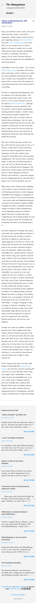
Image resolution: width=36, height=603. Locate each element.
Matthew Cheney (21, 587)
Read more (29, 431)
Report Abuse (18, 599)
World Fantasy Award (9, 70)
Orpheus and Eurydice (18, 103)
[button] (33, 21)
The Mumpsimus (15, 4)
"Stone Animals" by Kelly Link (14, 415)
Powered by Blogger (18, 595)
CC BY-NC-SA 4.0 (15, 589)
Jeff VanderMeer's (27, 40)
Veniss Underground (16, 42)
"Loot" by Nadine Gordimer (13, 438)
